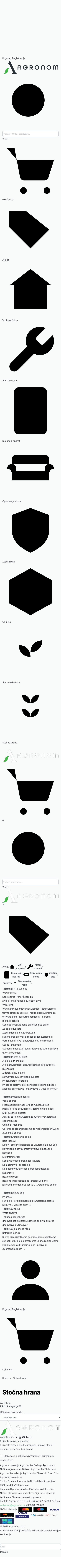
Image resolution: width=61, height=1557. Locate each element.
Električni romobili (43, 1040)
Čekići (27, 1076)
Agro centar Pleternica (43, 1469)
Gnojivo (16, 1208)
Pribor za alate (10, 1084)
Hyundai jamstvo (19, 1489)
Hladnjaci (7, 1104)
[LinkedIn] (27, 1437)
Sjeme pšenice (28, 1236)
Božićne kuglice (11, 1180)
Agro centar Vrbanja (11, 1473)
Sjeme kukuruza (11, 1236)
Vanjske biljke (41, 1024)
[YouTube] (23, 1437)
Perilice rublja (32, 1104)
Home (5, 1378)
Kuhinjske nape (45, 1108)
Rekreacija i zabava (33, 1036)
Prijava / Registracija (13, 58)
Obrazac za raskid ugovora (26, 1497)
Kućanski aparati (21, 1096)
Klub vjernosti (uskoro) (41, 1489)
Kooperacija (23, 1481)
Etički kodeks (7, 1485)
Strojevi (51, 1064)
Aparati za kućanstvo (33, 1116)
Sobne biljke (26, 1024)
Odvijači (10, 1076)
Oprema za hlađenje (34, 1128)
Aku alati (7, 1064)
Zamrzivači (19, 1104)
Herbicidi (18, 1200)
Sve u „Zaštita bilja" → (19, 1204)
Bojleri (48, 1128)
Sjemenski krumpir (17, 1244)
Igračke (33, 1168)
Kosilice (6, 996)
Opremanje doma (21, 1136)
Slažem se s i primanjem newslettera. (27, 1458)
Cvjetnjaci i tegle (38, 1008)
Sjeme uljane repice (40, 1240)
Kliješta (35, 1076)
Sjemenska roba (21, 1228)
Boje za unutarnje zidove (39, 1144)
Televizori (31, 1108)
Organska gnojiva (35, 1220)
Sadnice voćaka (11, 1024)
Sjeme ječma (22, 1240)
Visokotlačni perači (28, 1084)
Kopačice (22, 1000)
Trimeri (19, 996)
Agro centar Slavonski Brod (38, 1473)
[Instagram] (20, 1437)
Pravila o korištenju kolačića (15, 1530)
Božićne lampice (29, 1180)
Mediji (42, 1481)
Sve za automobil (44, 1048)
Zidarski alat (9, 1072)
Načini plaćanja (8, 1493)
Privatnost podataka (43, 1530)
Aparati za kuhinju (12, 1116)
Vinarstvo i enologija (22, 1040)
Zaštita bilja (18, 1192)
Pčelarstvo (17, 1036)
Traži (5, 139)
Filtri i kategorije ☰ (10, 1406)
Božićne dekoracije (18, 1184)
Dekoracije (23, 1168)
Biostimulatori (18, 1220)
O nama (12, 1481)
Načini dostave (26, 1493)
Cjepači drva (34, 1000)
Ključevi (19, 1076)
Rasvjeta (35, 1160)
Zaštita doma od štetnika (15, 1032)
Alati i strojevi (19, 1056)
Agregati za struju (37, 1064)
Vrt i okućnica (19, 988)
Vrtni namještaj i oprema (37, 1016)
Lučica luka (34, 1244)
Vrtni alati (7, 1008)
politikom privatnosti (29, 1455)
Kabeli (5, 1160)
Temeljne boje (17, 1144)
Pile (13, 996)
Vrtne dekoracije (14, 1016)
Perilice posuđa (17, 1108)
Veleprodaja (21, 1485)
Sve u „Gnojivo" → (20, 1224)
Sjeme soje (43, 1236)
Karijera (51, 1481)
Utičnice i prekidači (20, 1160)
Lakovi (5, 1144)
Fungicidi (7, 1200)
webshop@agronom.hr (12, 1505)
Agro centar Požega (31, 1465)
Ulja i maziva (27, 1088)
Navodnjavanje (21, 1008)
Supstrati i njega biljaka (31, 1012)
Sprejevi (26, 1148)
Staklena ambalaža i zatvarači (18, 1048)
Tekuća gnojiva (10, 1216)
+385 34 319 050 (35, 1505)
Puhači (13, 1000)
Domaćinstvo (9, 1168)
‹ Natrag (7, 988)
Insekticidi (28, 1200)
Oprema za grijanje (12, 1128)
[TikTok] (30, 1437)
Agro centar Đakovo (19, 1469)
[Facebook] (16, 1437)
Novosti (34, 1481)
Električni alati (19, 1064)
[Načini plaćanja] (30, 1515)
